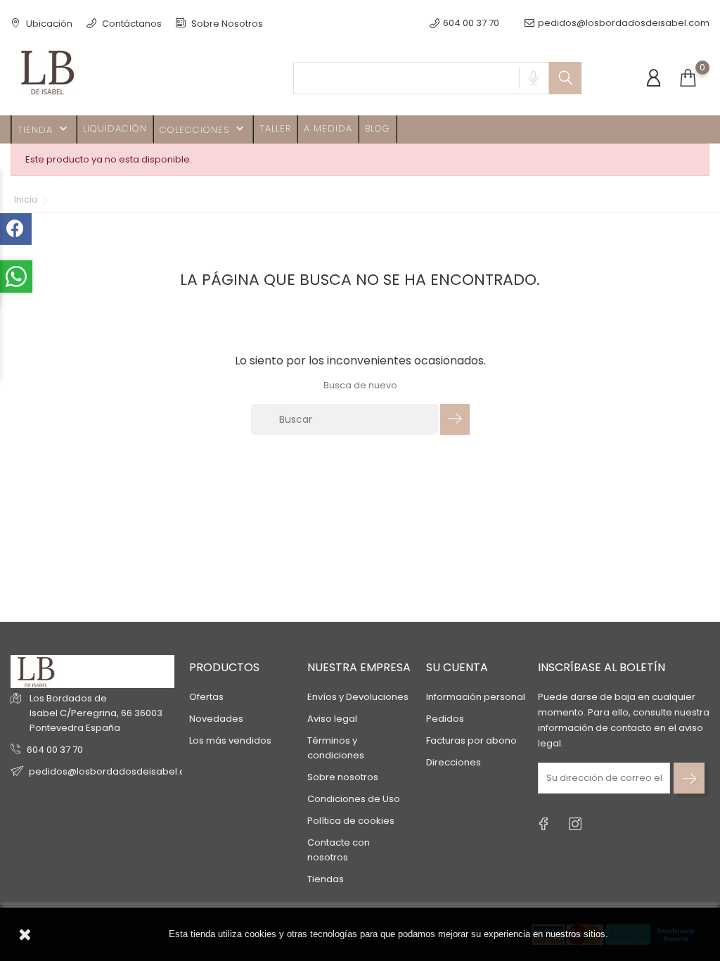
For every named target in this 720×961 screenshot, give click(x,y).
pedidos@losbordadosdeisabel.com (623, 23)
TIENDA (44, 129)
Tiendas (325, 879)
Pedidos (445, 718)
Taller (275, 128)
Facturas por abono (471, 740)
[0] (687, 78)
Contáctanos (131, 23)
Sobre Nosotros (226, 23)
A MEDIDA (328, 128)
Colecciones (203, 129)
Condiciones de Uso (353, 799)
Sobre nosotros (342, 777)
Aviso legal (332, 718)
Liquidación (115, 128)
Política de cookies (350, 820)
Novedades (216, 718)
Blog (377, 128)
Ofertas (206, 697)
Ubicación (48, 23)
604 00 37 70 (55, 749)
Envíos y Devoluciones (358, 697)
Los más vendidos (230, 740)
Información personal (475, 697)
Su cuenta (457, 667)
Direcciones (453, 762)
